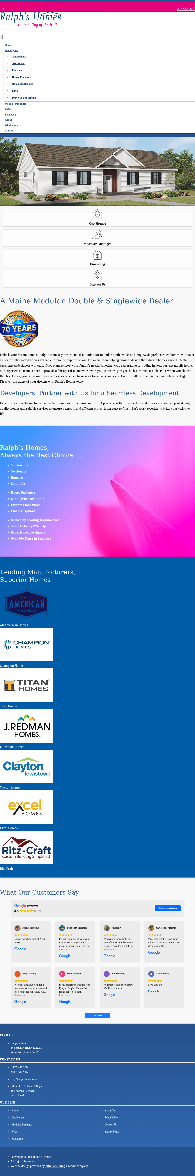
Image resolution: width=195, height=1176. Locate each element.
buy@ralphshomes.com (25, 1079)
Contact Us (111, 1124)
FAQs (8, 109)
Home (8, 45)
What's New (11, 125)
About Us (110, 1110)
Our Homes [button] (11, 50)
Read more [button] (64, 949)
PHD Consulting (55, 1166)
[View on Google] (17, 928)
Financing (10, 114)
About (8, 119)
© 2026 (28, 1157)
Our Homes (18, 1117)
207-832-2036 (186, 9)
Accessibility (112, 1131)
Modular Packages (16, 103)
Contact (9, 130)
